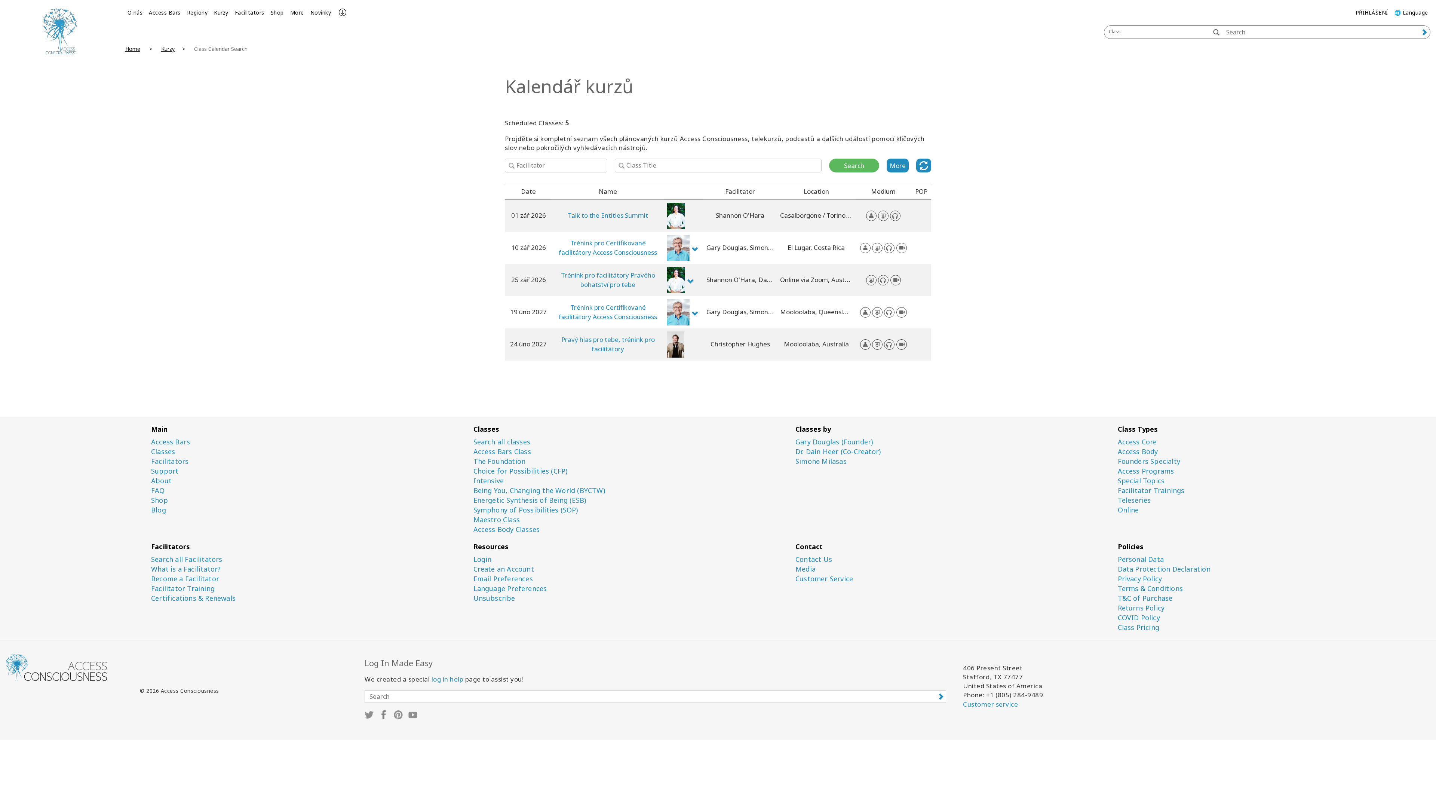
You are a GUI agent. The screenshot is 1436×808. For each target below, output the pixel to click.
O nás (135, 12)
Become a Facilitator (185, 579)
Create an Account (503, 569)
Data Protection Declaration (1164, 569)
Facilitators (249, 12)
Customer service (990, 704)
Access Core (1137, 442)
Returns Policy (1141, 608)
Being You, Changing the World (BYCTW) (539, 491)
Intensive (488, 481)
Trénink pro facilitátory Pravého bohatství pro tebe (608, 279)
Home (132, 48)
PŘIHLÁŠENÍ (1372, 12)
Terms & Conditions (1150, 589)
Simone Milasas (821, 461)
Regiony (197, 12)
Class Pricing (1139, 627)
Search (854, 165)
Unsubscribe (494, 598)
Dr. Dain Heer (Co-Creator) (838, 452)
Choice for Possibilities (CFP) (520, 471)
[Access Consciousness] (60, 30)
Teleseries (1134, 500)
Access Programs (1146, 471)
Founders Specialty (1149, 461)
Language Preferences (510, 589)
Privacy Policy (1140, 579)
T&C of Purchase (1145, 598)
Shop (277, 12)
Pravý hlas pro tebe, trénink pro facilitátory (608, 344)
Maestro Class (496, 520)
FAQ (158, 491)
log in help (448, 679)
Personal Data (1141, 559)
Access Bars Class (502, 452)
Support (164, 471)
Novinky (320, 12)
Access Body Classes (506, 529)
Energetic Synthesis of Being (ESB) (529, 500)
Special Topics (1141, 481)
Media (805, 569)
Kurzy (221, 12)
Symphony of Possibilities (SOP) (525, 510)
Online (1128, 510)
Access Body (1138, 452)
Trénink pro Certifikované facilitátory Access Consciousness (608, 247)
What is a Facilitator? (186, 569)
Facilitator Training (183, 589)
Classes (163, 452)
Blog (158, 510)
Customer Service (824, 579)
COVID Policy (1139, 618)
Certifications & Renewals (193, 598)
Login (482, 559)
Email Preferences (503, 579)
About (161, 481)
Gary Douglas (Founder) (834, 442)
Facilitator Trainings (1151, 491)
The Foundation (499, 461)
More (297, 12)
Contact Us (813, 559)
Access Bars (165, 12)
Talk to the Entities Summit (608, 215)
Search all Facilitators (187, 559)
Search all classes (502, 442)
